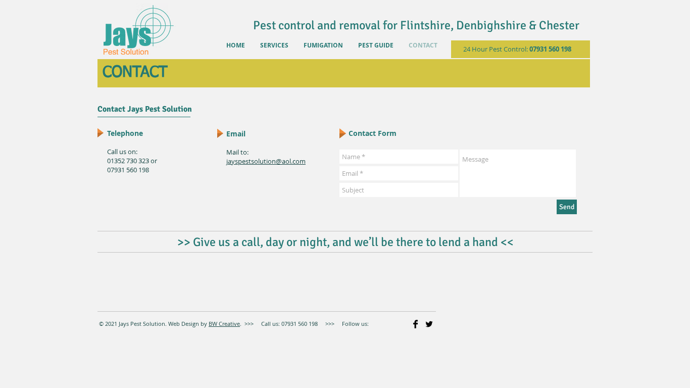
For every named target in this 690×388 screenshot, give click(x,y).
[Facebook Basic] (415, 324)
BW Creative (224, 323)
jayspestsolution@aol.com (266, 161)
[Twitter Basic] (429, 324)
